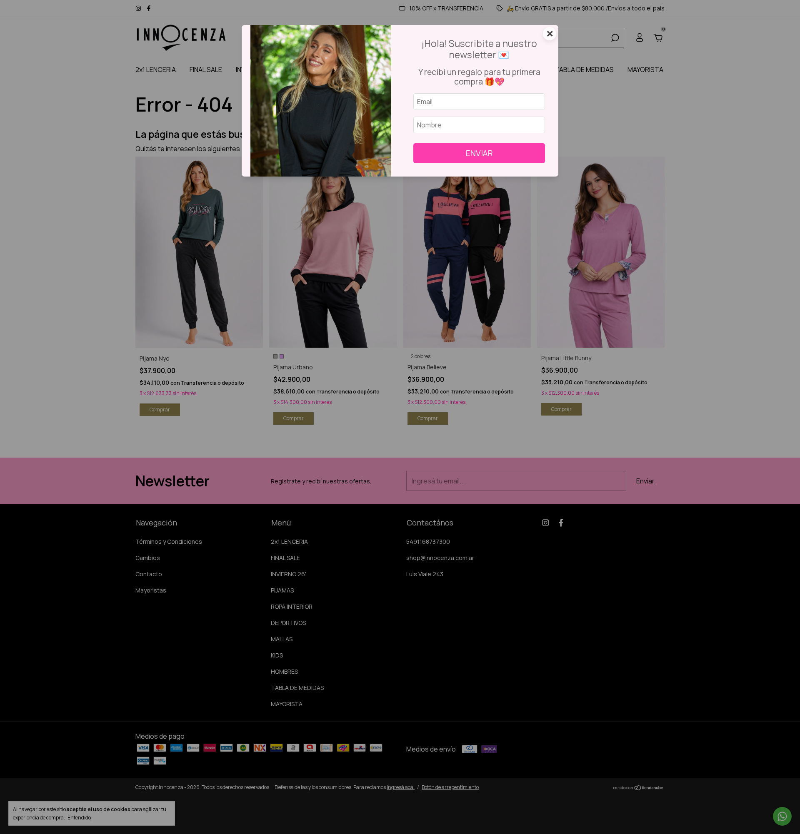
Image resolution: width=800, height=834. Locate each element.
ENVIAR (479, 153)
